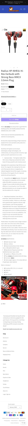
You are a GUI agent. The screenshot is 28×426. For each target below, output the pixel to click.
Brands (4, 367)
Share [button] (4, 303)
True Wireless (6, 387)
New (4, 370)
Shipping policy (22, 420)
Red (4, 104)
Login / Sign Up (6, 394)
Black (10, 104)
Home (4, 364)
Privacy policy (7, 420)
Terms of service (14, 420)
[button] (3, 9)
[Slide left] (10, 67)
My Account (6, 337)
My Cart (5, 348)
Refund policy (23, 418)
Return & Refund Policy (8, 351)
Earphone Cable (7, 377)
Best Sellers (6, 374)
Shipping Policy (6, 354)
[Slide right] (17, 67)
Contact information (15, 422)
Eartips (4, 384)
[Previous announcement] (2, 2)
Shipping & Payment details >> (8, 96)
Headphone (6, 381)
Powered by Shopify (15, 418)
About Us (5, 391)
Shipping (2, 88)
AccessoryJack (8, 418)
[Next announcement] (25, 2)
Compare (5, 344)
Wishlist (5, 341)
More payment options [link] (14, 123)
